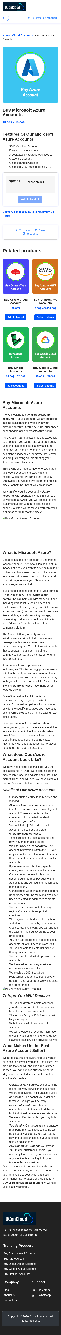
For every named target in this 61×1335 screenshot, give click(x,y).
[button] (47, 7)
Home (6, 35)
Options (14, 181)
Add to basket (30, 199)
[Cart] (6, 18)
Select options (45, 317)
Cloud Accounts (22, 35)
